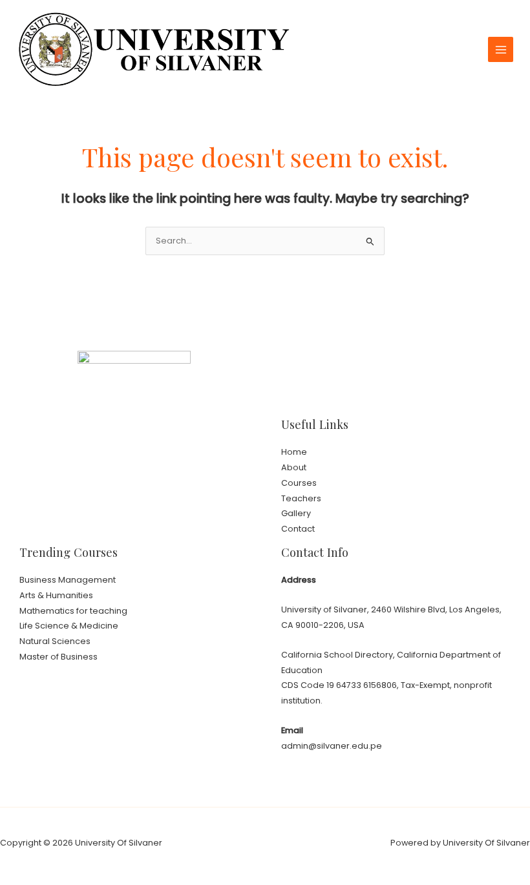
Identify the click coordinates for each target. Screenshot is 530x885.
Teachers (301, 498)
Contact (298, 528)
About (293, 467)
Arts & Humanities (56, 595)
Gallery (296, 513)
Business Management (67, 579)
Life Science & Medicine (68, 625)
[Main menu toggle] (500, 49)
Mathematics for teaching (73, 610)
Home (294, 451)
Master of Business (58, 656)
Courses (299, 482)
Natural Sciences (54, 641)
